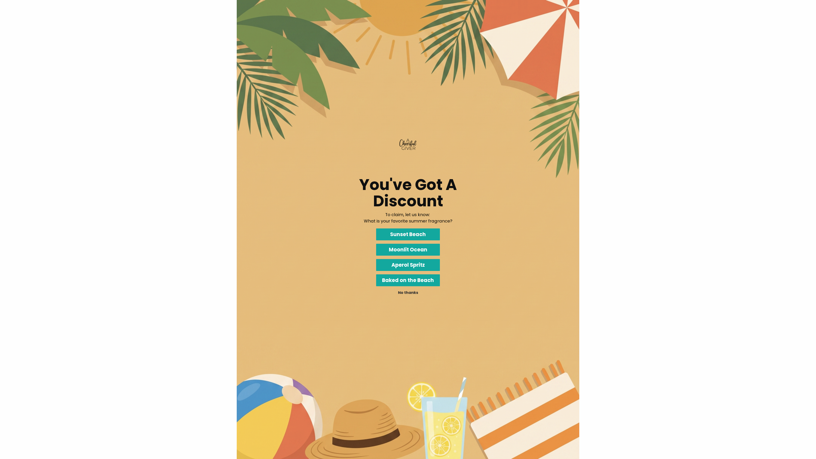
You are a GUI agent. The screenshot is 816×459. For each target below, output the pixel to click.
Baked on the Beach (408, 280)
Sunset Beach (408, 234)
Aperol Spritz (408, 264)
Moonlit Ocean (408, 249)
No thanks (408, 292)
